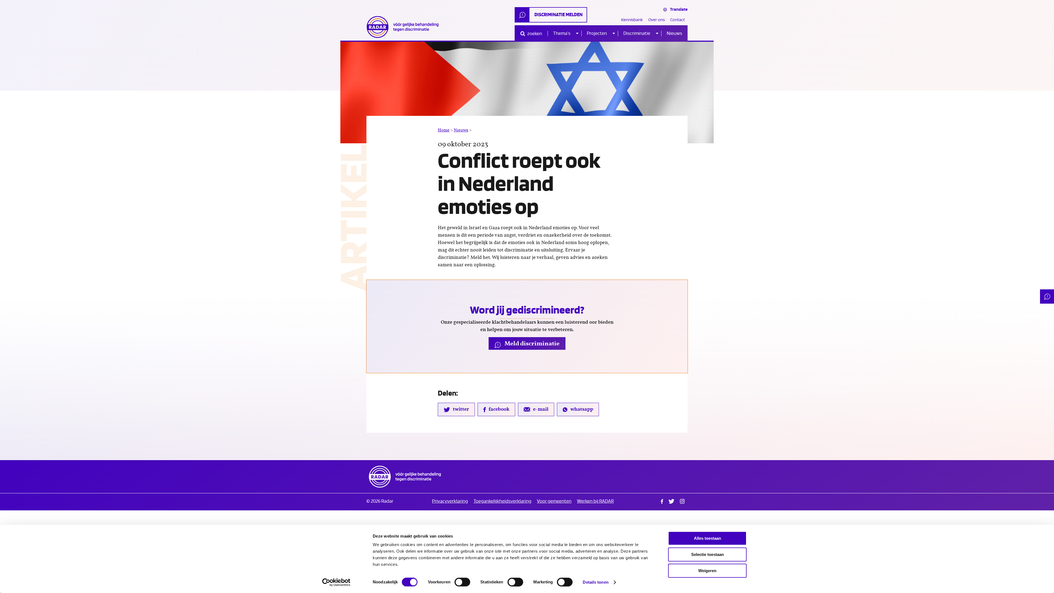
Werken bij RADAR (595, 501)
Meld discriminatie (531, 343)
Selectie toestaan (707, 554)
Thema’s (561, 33)
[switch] (462, 582)
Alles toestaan (707, 538)
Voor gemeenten (554, 501)
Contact (677, 20)
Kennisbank (632, 20)
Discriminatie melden (558, 14)
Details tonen (595, 582)
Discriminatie (636, 33)
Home (444, 130)
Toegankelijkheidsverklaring (502, 501)
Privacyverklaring (450, 501)
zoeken (534, 33)
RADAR (404, 477)
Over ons (656, 20)
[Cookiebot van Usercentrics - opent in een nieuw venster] (336, 582)
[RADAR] (404, 27)
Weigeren (707, 570)
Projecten (597, 33)
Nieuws (674, 33)
